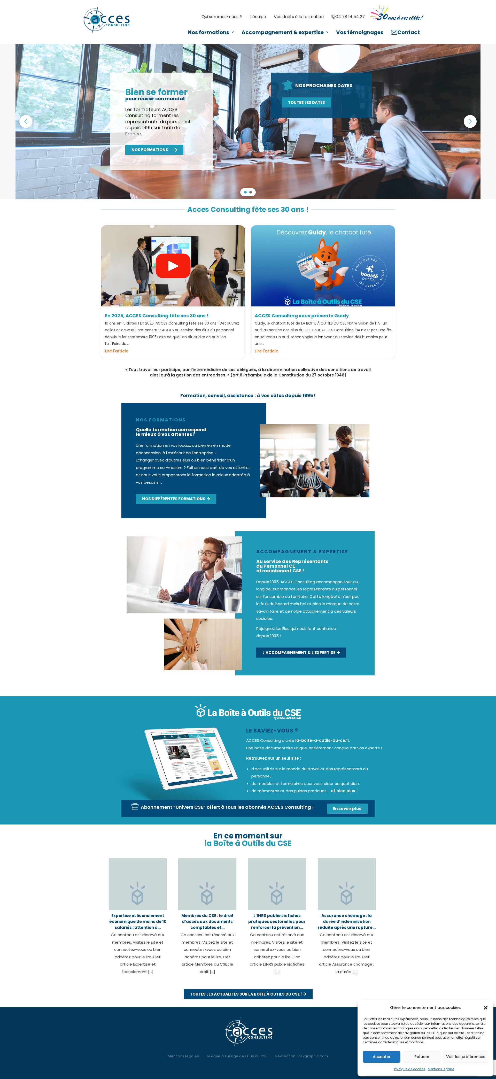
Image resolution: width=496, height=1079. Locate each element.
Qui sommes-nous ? (222, 17)
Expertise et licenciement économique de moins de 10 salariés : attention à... (137, 921)
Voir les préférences (465, 1056)
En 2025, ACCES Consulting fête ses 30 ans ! (156, 315)
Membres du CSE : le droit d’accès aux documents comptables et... (207, 921)
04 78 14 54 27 (350, 17)
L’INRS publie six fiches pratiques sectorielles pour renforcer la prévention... (277, 921)
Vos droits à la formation (299, 17)
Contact (408, 32)
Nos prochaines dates (323, 85)
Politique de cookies (409, 1069)
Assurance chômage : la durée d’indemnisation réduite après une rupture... (347, 921)
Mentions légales (441, 1069)
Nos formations (208, 32)
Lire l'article (116, 351)
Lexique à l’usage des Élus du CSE (237, 1056)
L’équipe (258, 17)
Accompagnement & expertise (283, 32)
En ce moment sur (247, 840)
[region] (248, 121)
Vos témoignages (359, 32)
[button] (485, 1007)
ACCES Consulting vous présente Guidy (302, 315)
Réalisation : (301, 1056)
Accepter (382, 1056)
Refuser (421, 1056)
